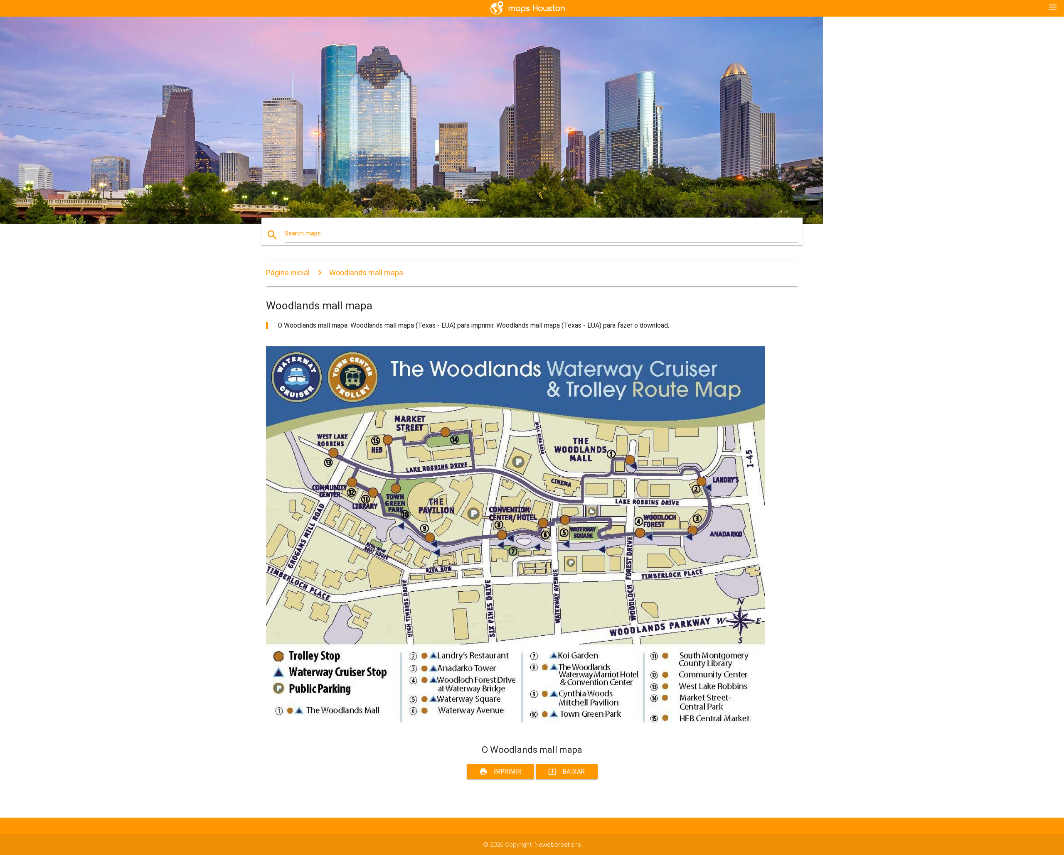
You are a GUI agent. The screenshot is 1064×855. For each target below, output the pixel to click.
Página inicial (288, 272)
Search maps (303, 233)
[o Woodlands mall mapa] (515, 729)
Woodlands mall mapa (366, 272)
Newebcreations (557, 844)
